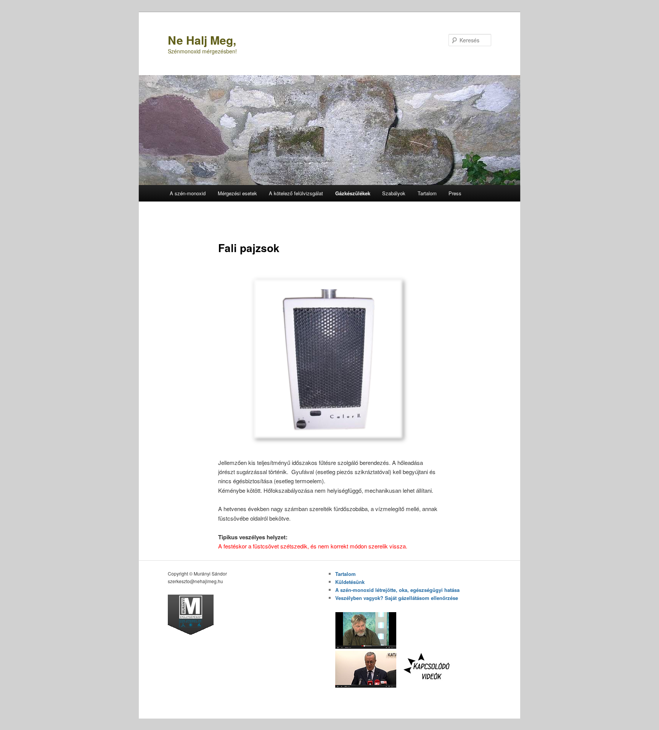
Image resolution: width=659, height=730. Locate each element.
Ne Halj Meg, (202, 40)
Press (454, 193)
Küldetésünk (350, 581)
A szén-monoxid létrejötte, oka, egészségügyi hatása (397, 589)
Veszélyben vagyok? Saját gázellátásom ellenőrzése (396, 597)
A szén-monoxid (188, 193)
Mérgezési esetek (237, 193)
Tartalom (427, 193)
